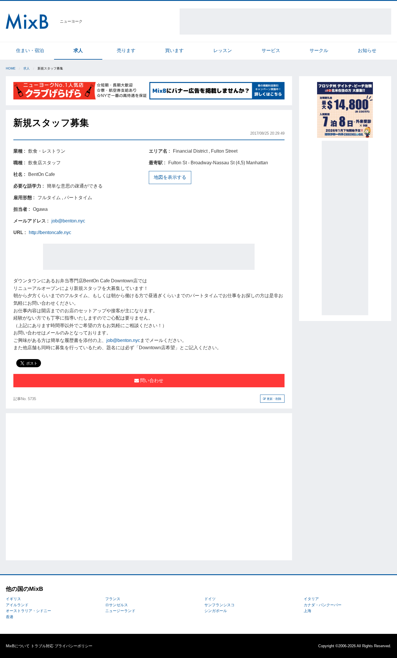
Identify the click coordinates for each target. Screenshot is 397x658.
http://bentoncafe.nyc (50, 232)
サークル (319, 50)
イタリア (311, 599)
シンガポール (215, 611)
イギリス (13, 599)
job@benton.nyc (68, 220)
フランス (112, 599)
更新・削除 (273, 398)
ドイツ (210, 599)
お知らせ (367, 50)
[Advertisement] (285, 21)
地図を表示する (170, 177)
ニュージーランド (120, 611)
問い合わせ (151, 380)
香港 (9, 617)
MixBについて (18, 646)
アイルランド (17, 605)
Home (10, 68)
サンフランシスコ (219, 605)
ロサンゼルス (116, 605)
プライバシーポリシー (73, 646)
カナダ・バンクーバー (322, 605)
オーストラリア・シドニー (28, 611)
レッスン (222, 50)
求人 (78, 50)
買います (174, 50)
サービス (271, 50)
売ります (126, 50)
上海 (307, 611)
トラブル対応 (42, 646)
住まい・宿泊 (30, 50)
